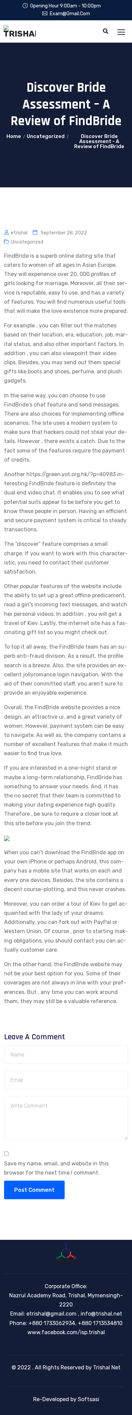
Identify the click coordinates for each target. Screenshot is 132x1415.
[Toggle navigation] (122, 32)
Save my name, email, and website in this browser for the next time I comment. (56, 1168)
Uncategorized (46, 136)
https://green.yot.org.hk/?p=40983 (71, 474)
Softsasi (88, 1399)
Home (13, 136)
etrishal (19, 233)
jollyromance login (46, 674)
